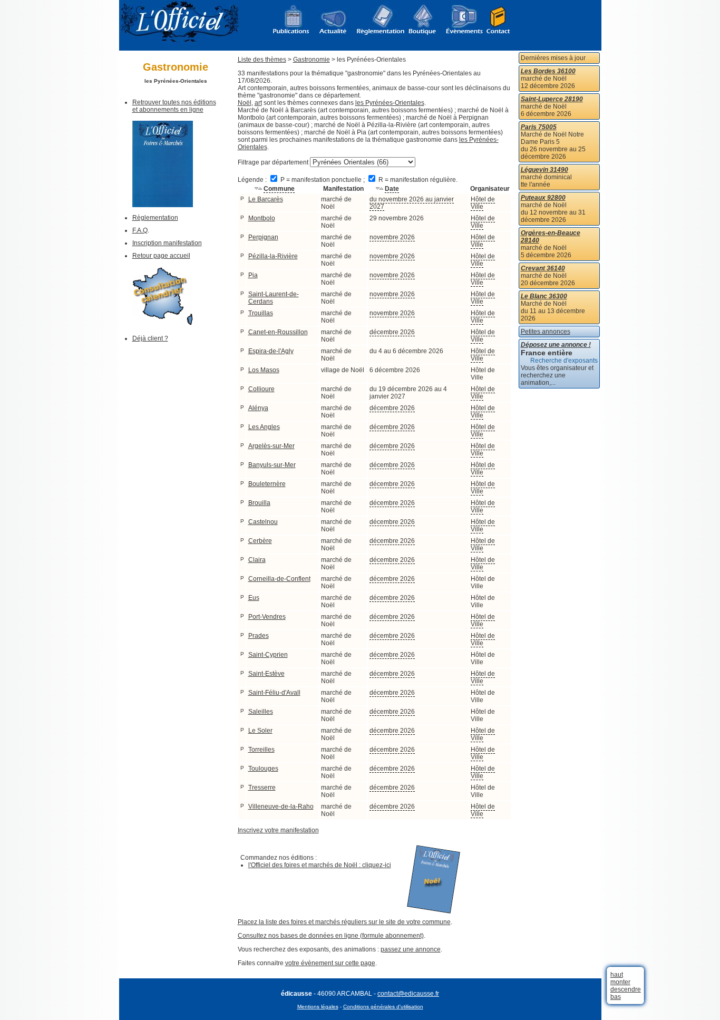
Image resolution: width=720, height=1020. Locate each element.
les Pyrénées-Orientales (389, 102)
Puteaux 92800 (543, 197)
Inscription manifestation (167, 243)
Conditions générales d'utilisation (383, 1006)
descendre (625, 989)
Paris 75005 (539, 127)
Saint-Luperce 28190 (552, 99)
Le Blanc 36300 (544, 296)
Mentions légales (317, 1006)
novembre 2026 (392, 237)
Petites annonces (545, 331)
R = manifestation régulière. (417, 179)
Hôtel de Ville (483, 203)
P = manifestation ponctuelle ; (322, 179)
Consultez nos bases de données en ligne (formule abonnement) (331, 935)
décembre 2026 (392, 332)
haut (616, 974)
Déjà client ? (150, 338)
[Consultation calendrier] (162, 323)
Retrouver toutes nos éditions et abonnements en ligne (174, 106)
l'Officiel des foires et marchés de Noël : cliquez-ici (319, 865)
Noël (244, 102)
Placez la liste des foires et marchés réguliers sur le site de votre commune (344, 922)
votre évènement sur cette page (330, 963)
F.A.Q (140, 230)
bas (615, 996)
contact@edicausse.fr (408, 993)
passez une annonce (411, 949)
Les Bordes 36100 (548, 71)
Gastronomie (311, 59)
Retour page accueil (161, 255)
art (258, 102)
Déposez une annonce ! (556, 344)
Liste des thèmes (262, 59)
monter (620, 982)
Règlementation (155, 217)
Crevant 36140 (543, 268)
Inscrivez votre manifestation (278, 830)
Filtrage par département (273, 162)
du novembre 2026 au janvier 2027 (411, 203)
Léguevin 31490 (544, 169)
